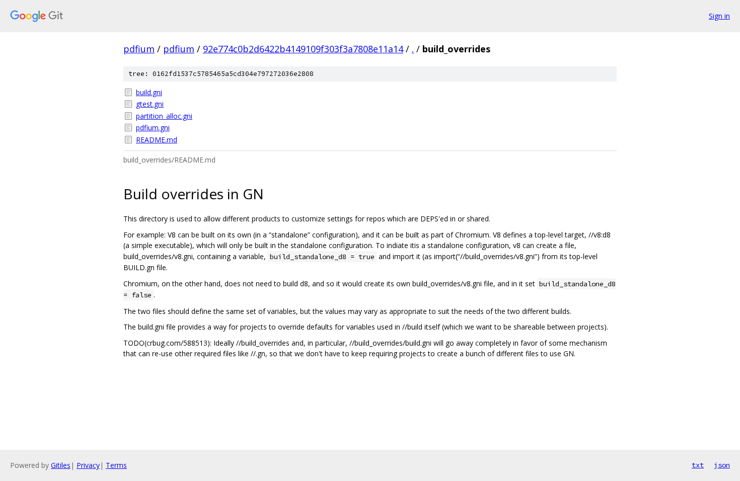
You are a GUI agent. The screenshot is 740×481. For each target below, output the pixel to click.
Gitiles (60, 465)
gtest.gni (150, 104)
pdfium (139, 49)
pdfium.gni (153, 127)
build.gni (149, 92)
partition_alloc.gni (164, 116)
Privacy (88, 465)
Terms (116, 465)
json (722, 464)
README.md (156, 139)
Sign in (719, 16)
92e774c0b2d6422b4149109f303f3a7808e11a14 (303, 49)
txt (698, 464)
